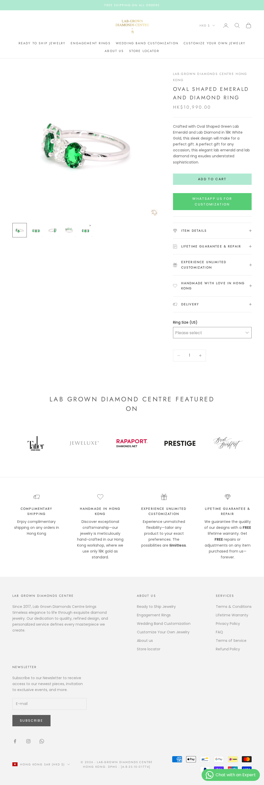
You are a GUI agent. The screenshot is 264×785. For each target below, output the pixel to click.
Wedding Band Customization (147, 43)
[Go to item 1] (19, 230)
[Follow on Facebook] (15, 741)
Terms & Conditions (234, 606)
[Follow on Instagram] (28, 741)
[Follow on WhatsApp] (41, 741)
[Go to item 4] (69, 230)
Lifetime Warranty (232, 615)
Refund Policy (228, 649)
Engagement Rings (91, 43)
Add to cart (212, 179)
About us (114, 51)
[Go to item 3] (52, 230)
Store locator (144, 51)
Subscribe (31, 720)
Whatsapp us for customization (212, 201)
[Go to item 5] (85, 230)
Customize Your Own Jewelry (214, 43)
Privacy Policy (228, 623)
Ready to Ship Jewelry (42, 43)
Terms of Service (231, 640)
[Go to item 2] (36, 230)
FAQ (219, 632)
